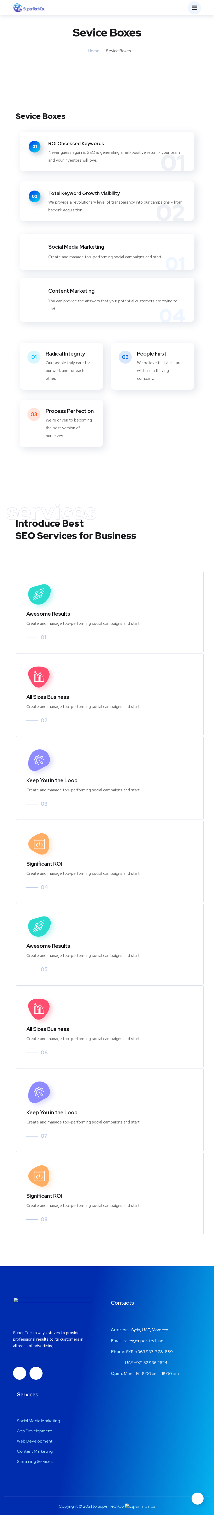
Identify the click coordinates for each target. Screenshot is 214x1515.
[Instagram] (36, 1373)
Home (93, 50)
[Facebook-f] (19, 1373)
